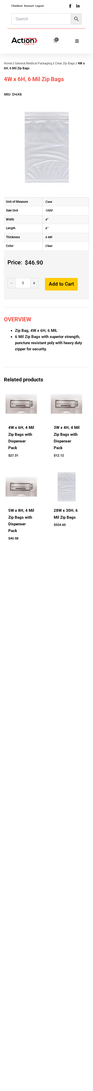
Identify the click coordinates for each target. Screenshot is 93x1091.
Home (8, 63)
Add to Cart (61, 284)
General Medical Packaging (33, 63)
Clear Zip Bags (65, 63)
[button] (77, 41)
